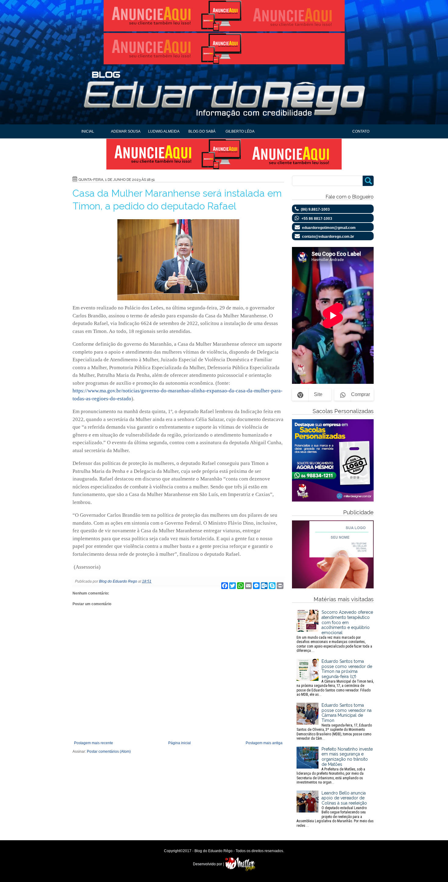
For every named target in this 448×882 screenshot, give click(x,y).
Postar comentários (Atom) (109, 751)
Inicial (87, 131)
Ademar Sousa (125, 131)
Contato (360, 131)
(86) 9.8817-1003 (315, 209)
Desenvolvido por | (209, 864)
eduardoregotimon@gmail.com (329, 228)
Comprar (360, 394)
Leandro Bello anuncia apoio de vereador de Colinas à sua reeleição (335, 809)
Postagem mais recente (93, 743)
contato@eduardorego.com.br (328, 236)
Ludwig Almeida (164, 131)
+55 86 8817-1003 (316, 218)
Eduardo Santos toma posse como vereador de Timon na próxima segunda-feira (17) (335, 678)
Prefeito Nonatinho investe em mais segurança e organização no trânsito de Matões (335, 765)
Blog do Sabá (201, 131)
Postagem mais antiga (264, 743)
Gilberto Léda (240, 131)
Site (318, 394)
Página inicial (179, 743)
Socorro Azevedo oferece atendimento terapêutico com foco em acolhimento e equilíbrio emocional (335, 631)
